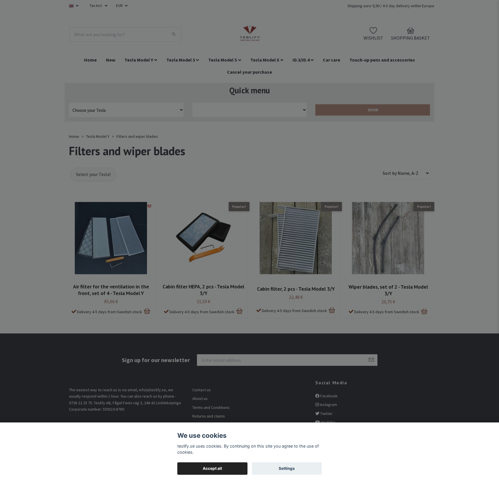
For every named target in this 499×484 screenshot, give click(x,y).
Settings (287, 468)
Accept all (212, 468)
